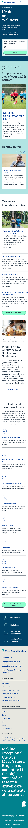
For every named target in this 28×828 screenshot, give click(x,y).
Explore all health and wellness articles (14, 604)
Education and (11, 666)
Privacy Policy (7, 820)
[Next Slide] (24, 151)
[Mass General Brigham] (8, 2)
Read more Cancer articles (14, 312)
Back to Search (8, 7)
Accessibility (8, 824)
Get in (6, 687)
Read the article (13, 389)
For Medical (11, 701)
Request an (10, 690)
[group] (14, 171)
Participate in (10, 694)
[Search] (21, 2)
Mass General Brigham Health (11, 671)
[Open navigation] (25, 2)
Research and (12, 662)
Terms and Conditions (18, 820)
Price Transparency (18, 824)
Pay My (5, 683)
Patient (7, 658)
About (5, 711)
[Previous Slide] (20, 151)
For (7, 729)
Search (15, 52)
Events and (8, 697)
